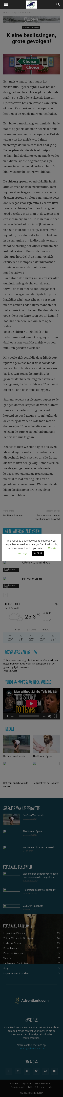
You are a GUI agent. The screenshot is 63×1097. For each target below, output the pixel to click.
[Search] (58, 4)
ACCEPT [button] (38, 553)
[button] (5, 4)
